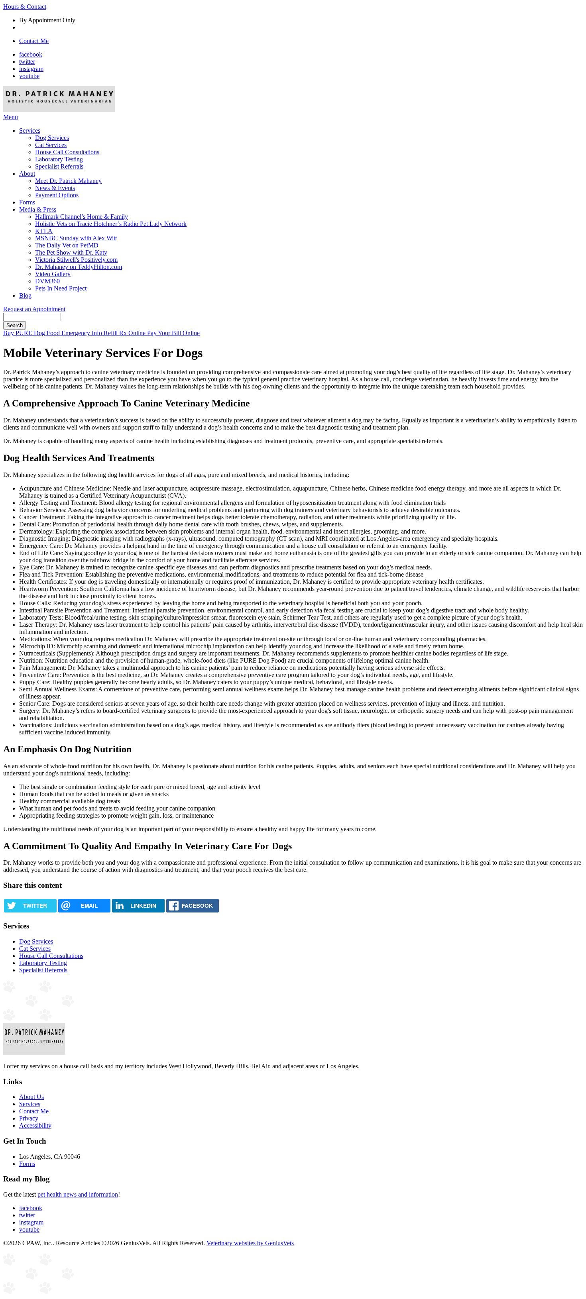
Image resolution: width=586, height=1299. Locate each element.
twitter (27, 61)
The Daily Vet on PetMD (66, 245)
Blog (25, 295)
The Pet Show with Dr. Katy (71, 252)
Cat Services (51, 144)
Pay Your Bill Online (173, 333)
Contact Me (34, 40)
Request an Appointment (34, 309)
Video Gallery (53, 274)
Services (29, 130)
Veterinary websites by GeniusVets (250, 1243)
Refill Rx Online (125, 333)
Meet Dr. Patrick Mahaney (68, 180)
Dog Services (52, 137)
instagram (31, 68)
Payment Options (57, 195)
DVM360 (47, 281)
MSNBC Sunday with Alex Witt (76, 238)
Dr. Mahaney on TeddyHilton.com (78, 266)
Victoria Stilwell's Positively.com (76, 259)
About (27, 173)
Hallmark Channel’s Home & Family (81, 216)
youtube (29, 76)
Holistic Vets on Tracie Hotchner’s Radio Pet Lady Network (111, 223)
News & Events (55, 187)
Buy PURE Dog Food (32, 333)
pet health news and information (77, 1194)
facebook (30, 54)
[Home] (59, 109)
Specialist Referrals (59, 166)
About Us (31, 1096)
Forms (27, 202)
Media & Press (37, 209)
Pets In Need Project (61, 288)
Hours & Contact (24, 6)
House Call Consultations (67, 152)
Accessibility (35, 1125)
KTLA (44, 231)
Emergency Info (82, 333)
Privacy (28, 1118)
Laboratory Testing (59, 159)
